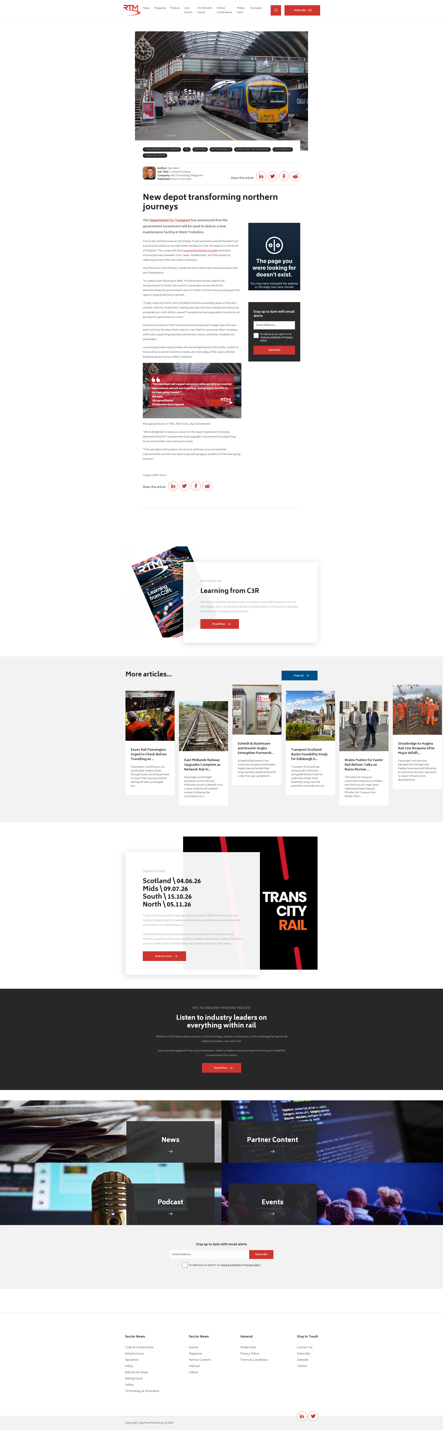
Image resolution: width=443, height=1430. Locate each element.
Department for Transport (169, 220)
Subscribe (300, 10)
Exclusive (256, 8)
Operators (132, 1360)
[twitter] (313, 1416)
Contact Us (304, 1347)
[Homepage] (132, 10)
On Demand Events (204, 10)
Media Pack (240, 10)
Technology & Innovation (142, 1391)
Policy (129, 1366)
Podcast (175, 8)
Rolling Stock (134, 1378)
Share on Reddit (295, 176)
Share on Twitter (272, 176)
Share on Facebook (284, 176)
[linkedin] (302, 1416)
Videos (193, 1372)
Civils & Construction (139, 1347)
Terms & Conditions (254, 1360)
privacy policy (253, 1265)
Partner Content (200, 1360)
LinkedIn (303, 1360)
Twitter (302, 1366)
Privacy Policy (249, 1353)
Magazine (160, 8)
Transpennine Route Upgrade (199, 251)
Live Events (188, 10)
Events (193, 1347)
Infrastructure (134, 1353)
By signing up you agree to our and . (276, 337)
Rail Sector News (136, 1372)
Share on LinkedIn (261, 176)
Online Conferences (224, 10)
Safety (129, 1385)
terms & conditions (270, 337)
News (146, 8)
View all (299, 676)
